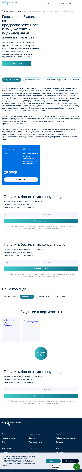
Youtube (59, 448)
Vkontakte (59, 452)
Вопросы (59, 442)
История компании (9, 438)
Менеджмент (44, 297)
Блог (4, 442)
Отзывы (5, 452)
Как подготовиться (32, 80)
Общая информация (11, 80)
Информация (7, 448)
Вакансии (32, 438)
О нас (4, 434)
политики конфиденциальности (48, 228)
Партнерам (60, 434)
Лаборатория (27, 297)
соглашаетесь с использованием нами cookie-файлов (19, 464)
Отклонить (70, 461)
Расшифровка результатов (56, 80)
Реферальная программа (65, 438)
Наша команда (34, 434)
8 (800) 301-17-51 (47, 3)
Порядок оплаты (35, 442)
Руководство (60, 297)
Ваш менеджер (10, 297)
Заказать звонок (65, 3)
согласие (38, 226)
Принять (53, 461)
